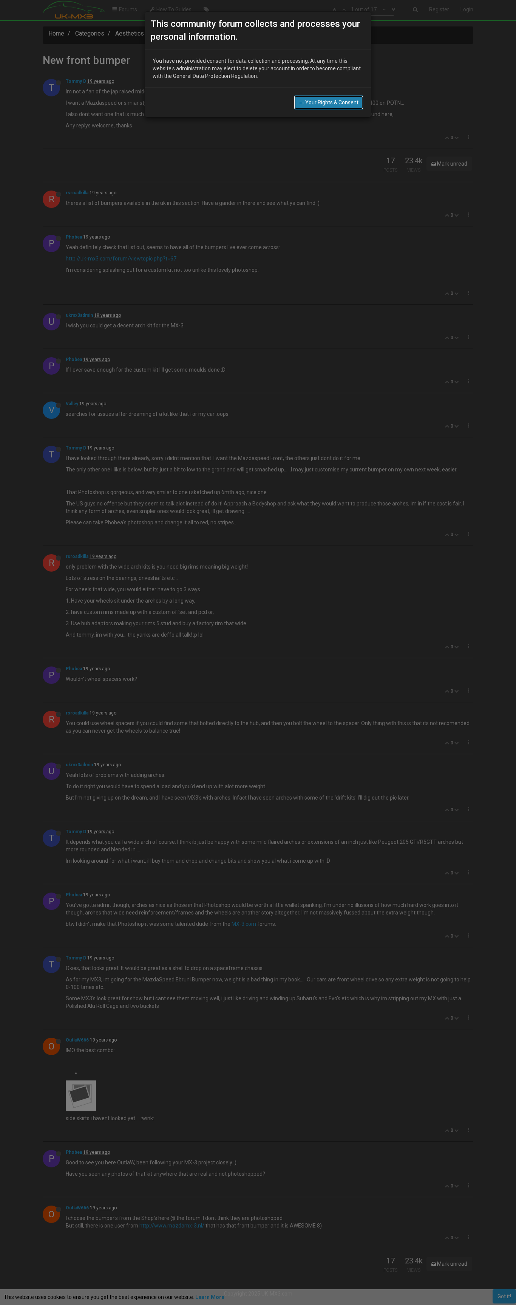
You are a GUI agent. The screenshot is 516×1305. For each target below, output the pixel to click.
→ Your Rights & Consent (328, 102)
